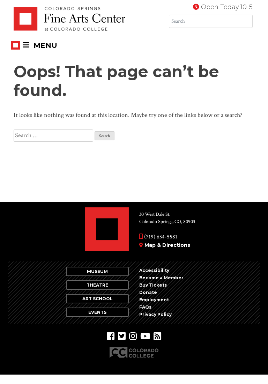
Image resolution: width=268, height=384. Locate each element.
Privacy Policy (155, 314)
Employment (154, 299)
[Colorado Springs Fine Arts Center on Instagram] (133, 336)
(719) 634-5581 (160, 237)
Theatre (97, 285)
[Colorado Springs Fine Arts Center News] (157, 336)
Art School (97, 298)
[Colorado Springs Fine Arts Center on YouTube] (145, 336)
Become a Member (161, 277)
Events (97, 312)
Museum (97, 271)
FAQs (145, 307)
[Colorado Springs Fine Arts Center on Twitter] (122, 336)
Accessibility (154, 270)
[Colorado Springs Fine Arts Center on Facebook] (111, 336)
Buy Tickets (153, 285)
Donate (148, 292)
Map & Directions (167, 245)
